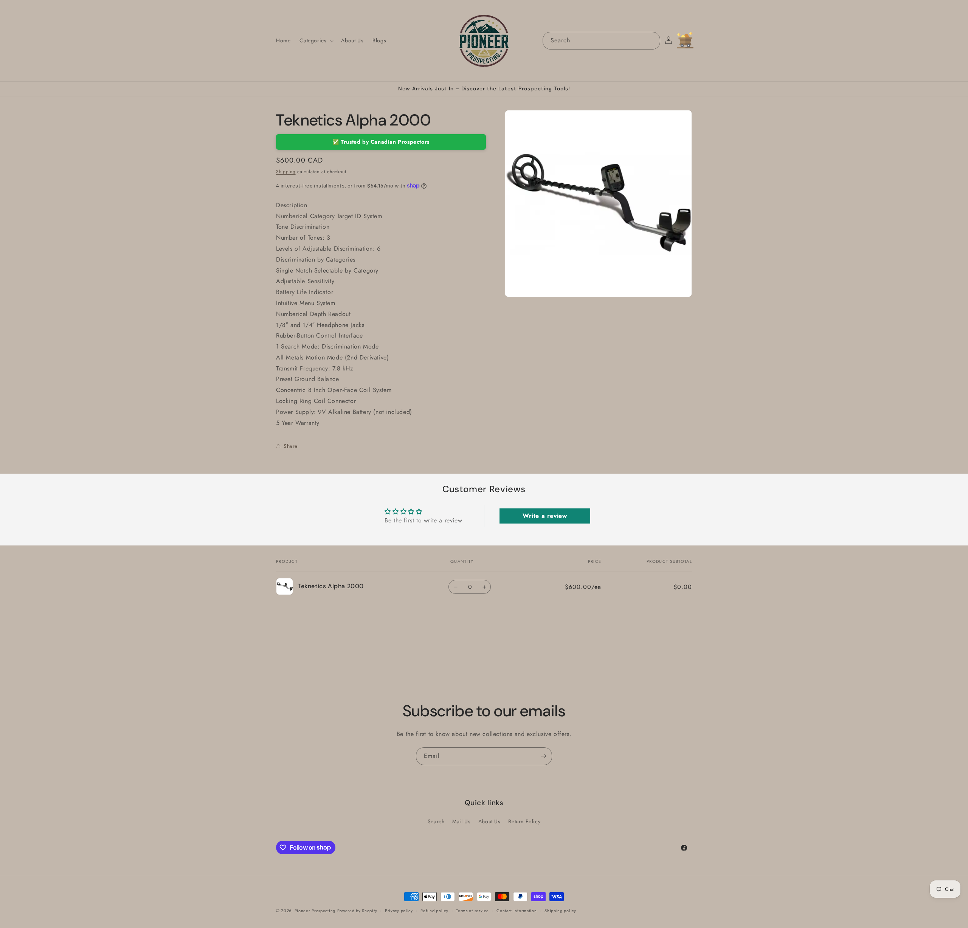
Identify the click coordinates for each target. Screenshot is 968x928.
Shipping (286, 171)
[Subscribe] (543, 756)
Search (436, 821)
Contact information (516, 910)
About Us (489, 821)
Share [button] (291, 446)
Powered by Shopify (357, 911)
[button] (316, 40)
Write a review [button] (545, 515)
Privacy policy (399, 910)
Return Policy (524, 821)
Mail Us (461, 821)
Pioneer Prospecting (315, 911)
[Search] (651, 40)
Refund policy (434, 910)
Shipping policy (560, 910)
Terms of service (472, 910)
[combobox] (601, 40)
